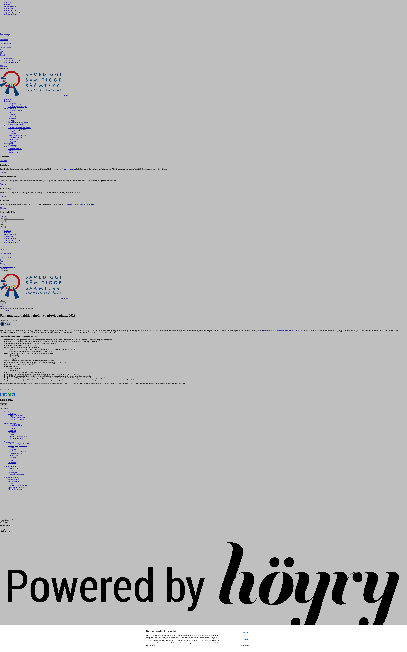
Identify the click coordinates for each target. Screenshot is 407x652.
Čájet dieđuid (245, 645)
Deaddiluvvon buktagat (16, 487)
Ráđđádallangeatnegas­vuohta (18, 122)
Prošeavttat (12, 141)
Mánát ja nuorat (13, 139)
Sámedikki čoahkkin (15, 110)
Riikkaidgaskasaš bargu (16, 137)
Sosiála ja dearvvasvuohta (17, 135)
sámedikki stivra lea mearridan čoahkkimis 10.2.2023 (281, 331)
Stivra (10, 112)
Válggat (11, 120)
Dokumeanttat (9, 58)
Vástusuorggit (9, 126)
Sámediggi (12, 103)
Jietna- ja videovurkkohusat (17, 485)
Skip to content (5, 34)
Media (10, 151)
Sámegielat (12, 133)
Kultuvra (11, 131)
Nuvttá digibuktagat (15, 489)
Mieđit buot (245, 632)
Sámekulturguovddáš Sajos (17, 107)
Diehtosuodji (12, 472)
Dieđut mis (8, 4)
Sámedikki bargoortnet (16, 419)
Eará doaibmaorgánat (15, 124)
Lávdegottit (12, 116)
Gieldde (245, 639)
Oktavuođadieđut (10, 10)
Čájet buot (3, 161)
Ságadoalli (11, 114)
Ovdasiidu (7, 2)
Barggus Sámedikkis (15, 105)
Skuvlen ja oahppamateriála (17, 130)
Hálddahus (12, 118)
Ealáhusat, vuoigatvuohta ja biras (19, 128)
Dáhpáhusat (12, 145)
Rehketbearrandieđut (15, 149)
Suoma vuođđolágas (68, 169)
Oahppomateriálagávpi (11, 14)
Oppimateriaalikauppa (7, 267)
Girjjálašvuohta (13, 481)
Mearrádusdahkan (10, 6)
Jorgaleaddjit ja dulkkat (12, 12)
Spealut (10, 483)
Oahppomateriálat (14, 479)
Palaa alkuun (4, 408)
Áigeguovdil (8, 8)
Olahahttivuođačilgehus (16, 474)
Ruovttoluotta (4, 310)
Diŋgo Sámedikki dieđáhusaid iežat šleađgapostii (77, 204)
